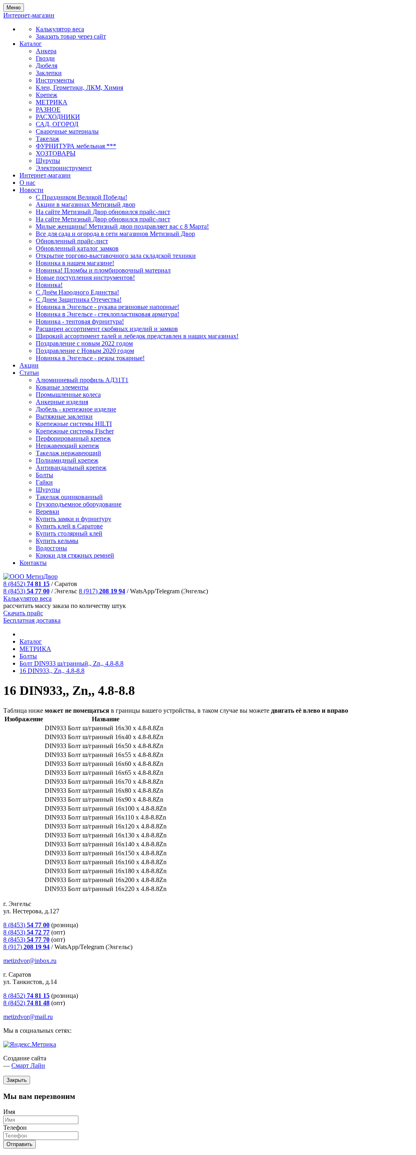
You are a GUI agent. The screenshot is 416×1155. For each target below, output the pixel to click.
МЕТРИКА (51, 102)
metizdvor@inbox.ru (29, 960)
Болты (44, 475)
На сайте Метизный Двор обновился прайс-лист (103, 211)
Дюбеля (46, 65)
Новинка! (49, 284)
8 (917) (102, 591)
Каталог (31, 43)
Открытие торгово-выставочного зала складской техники (116, 255)
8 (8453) (26, 591)
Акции (29, 365)
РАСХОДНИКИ (58, 116)
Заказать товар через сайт (71, 36)
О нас (27, 182)
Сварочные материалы (67, 131)
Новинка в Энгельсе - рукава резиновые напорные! (107, 306)
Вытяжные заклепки (64, 416)
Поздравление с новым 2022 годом (84, 343)
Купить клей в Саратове (69, 526)
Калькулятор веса (60, 29)
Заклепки (49, 72)
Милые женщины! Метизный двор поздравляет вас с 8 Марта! (122, 226)
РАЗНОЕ (48, 109)
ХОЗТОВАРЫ (56, 153)
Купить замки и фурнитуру (73, 518)
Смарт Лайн (28, 1065)
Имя (9, 1111)
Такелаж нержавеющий (68, 453)
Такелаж (47, 138)
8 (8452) (26, 583)
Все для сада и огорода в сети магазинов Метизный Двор (115, 233)
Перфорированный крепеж (73, 438)
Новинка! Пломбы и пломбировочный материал (103, 270)
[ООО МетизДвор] (30, 576)
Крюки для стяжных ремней (75, 555)
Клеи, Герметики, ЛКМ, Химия (79, 87)
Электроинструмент (64, 167)
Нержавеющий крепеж (67, 445)
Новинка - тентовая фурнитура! (80, 321)
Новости (31, 189)
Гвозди (45, 58)
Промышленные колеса (68, 394)
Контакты (33, 562)
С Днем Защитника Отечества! (78, 299)
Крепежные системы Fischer (75, 431)
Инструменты (55, 80)
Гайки (44, 482)
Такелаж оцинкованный (69, 496)
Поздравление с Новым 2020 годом (85, 350)
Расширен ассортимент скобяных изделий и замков (107, 328)
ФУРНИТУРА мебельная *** (76, 146)
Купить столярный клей (69, 533)
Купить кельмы (57, 540)
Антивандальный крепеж (71, 467)
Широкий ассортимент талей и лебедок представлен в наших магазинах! (137, 336)
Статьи (29, 372)
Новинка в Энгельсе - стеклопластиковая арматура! (107, 314)
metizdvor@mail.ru (28, 1016)
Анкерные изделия (62, 401)
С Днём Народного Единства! (77, 292)
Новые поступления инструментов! (85, 277)
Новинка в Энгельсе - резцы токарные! (90, 358)
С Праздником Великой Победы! (81, 197)
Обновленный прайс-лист (72, 241)
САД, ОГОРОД (57, 124)
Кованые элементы (62, 387)
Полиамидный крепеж (67, 460)
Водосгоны (51, 548)
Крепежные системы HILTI (74, 423)
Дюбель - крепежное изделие (76, 409)
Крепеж (46, 94)
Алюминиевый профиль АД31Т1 (82, 379)
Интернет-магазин (45, 175)
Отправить (19, 1144)
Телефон (15, 1127)
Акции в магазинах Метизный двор (85, 204)
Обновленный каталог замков (77, 248)
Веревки (47, 511)
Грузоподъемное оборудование (78, 504)
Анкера (46, 51)
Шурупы (48, 160)
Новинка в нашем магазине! (75, 263)
